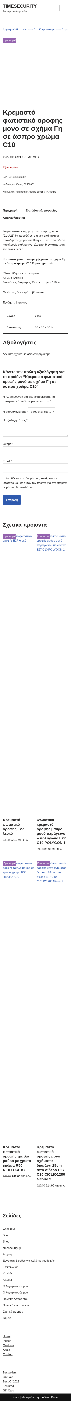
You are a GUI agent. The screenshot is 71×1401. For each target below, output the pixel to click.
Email (7, 461)
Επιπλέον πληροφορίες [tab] (41, 210)
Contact (7, 1354)
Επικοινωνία (10, 1267)
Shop (6, 1235)
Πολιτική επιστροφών (16, 1305)
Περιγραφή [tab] (10, 210)
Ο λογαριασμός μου (15, 1286)
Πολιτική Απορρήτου (15, 1298)
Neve (15, 1397)
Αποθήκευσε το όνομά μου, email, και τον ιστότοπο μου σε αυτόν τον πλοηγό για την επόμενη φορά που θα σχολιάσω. (35, 483)
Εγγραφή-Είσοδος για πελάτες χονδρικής (29, 1260)
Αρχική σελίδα (11, 29)
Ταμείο (7, 1318)
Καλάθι (7, 1273)
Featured (8, 1386)
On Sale (8, 1377)
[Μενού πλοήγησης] (63, 8)
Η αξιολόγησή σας (15, 420)
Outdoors (8, 1345)
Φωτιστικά (29, 29)
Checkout (9, 1228)
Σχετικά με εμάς (13, 1311)
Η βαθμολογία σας (15, 411)
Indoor (7, 1340)
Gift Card (8, 1390)
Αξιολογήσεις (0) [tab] (14, 217)
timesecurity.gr (12, 1247)
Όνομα (8, 443)
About (6, 1349)
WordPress (51, 1397)
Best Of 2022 (11, 1381)
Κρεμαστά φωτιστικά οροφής (30, 192)
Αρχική (7, 1254)
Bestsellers (10, 1372)
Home (6, 1336)
